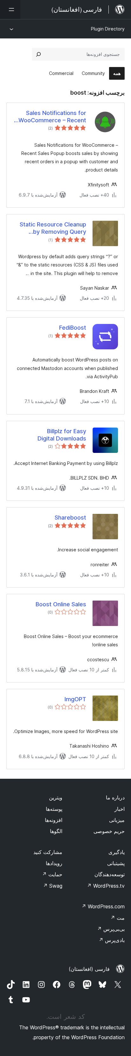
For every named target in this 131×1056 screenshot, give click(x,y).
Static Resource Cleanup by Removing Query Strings (53, 228)
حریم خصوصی (109, 831)
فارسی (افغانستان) (89, 969)
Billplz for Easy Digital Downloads (62, 435)
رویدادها (54, 863)
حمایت (52, 874)
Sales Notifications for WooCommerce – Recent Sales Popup (52, 117)
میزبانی (117, 820)
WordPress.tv (106, 886)
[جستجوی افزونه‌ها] (38, 54)
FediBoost (72, 327)
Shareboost (70, 517)
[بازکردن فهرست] (10, 9)
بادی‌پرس (112, 940)
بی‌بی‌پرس (111, 929)
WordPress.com (103, 906)
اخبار (119, 809)
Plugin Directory (108, 28)
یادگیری (116, 852)
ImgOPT (75, 699)
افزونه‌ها (53, 820)
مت (117, 918)
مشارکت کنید (47, 852)
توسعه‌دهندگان (109, 874)
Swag (52, 886)
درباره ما (115, 797)
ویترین (55, 797)
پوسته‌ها (54, 809)
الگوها (56, 831)
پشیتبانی (116, 863)
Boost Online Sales (61, 604)
